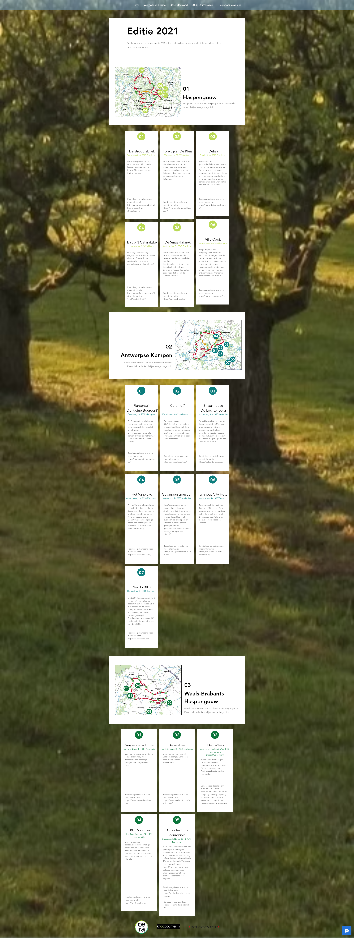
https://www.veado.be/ (138, 638)
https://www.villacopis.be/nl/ (212, 296)
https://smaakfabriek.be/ (174, 299)
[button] (154, 5)
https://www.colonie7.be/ (175, 462)
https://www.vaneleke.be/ (139, 554)
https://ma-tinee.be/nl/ (135, 902)
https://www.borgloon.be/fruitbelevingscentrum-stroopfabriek (141, 208)
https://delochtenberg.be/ (211, 462)
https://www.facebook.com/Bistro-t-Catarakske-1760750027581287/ (141, 296)
